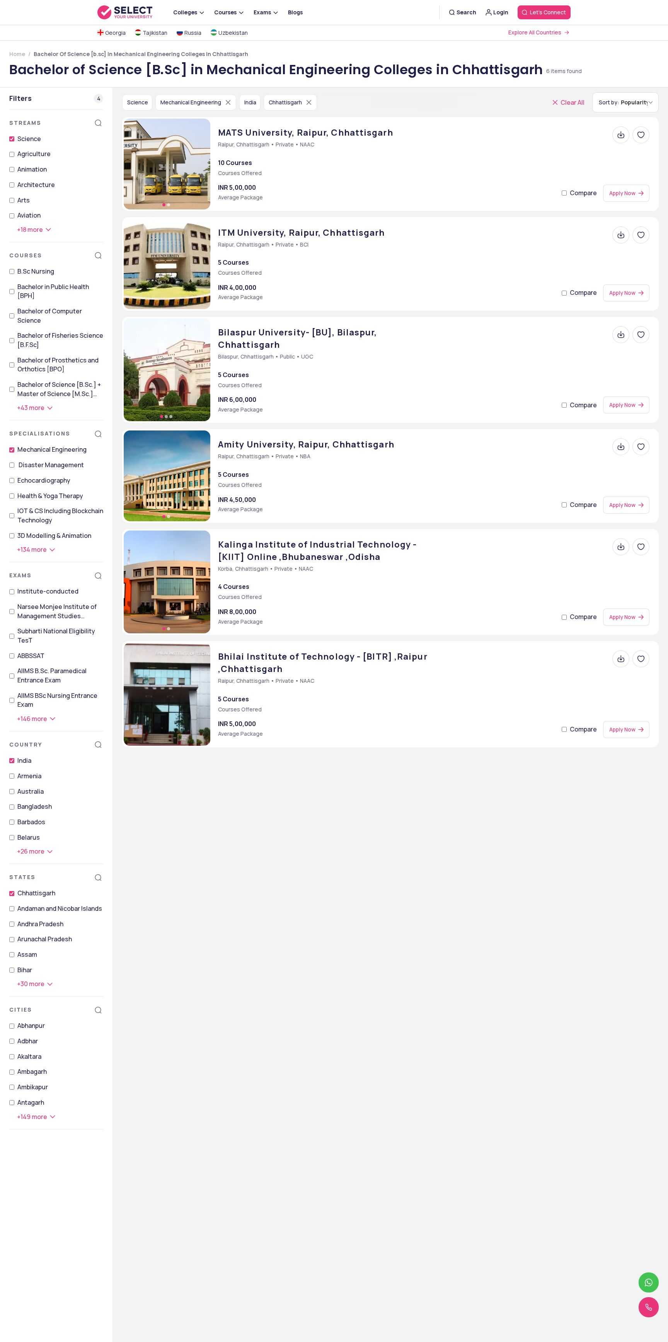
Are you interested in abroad (398, 760)
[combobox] (346, 674)
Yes (358, 771)
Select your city (375, 725)
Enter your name (374, 587)
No (382, 771)
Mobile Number (371, 657)
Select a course (374, 691)
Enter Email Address (381, 622)
